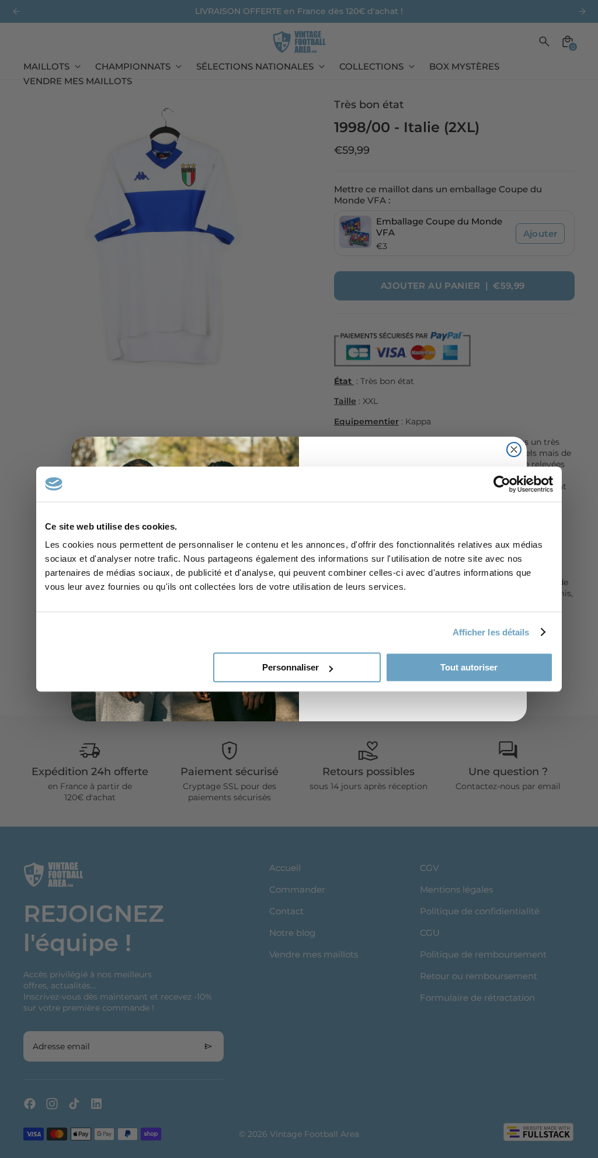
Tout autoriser (469, 667)
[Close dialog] (514, 450)
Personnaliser (290, 667)
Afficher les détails (491, 632)
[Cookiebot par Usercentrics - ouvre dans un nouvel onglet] (502, 484)
